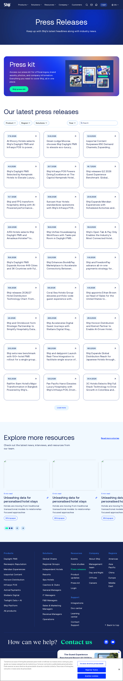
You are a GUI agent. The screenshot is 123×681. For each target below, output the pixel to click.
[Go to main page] (7, 5)
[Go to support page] (96, 5)
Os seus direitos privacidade (92, 664)
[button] (103, 5)
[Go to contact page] (91, 5)
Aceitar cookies (91, 676)
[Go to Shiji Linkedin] (106, 642)
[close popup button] (118, 652)
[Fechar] (119, 669)
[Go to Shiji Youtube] (113, 642)
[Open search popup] (87, 5)
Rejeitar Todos (92, 670)
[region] (61, 669)
